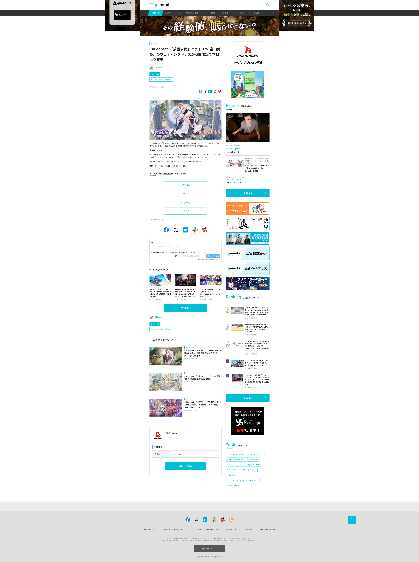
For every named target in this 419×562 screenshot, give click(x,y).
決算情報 (224, 13)
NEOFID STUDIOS (233, 485)
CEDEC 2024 (253, 459)
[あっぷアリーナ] (247, 84)
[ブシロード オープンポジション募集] (247, 55)
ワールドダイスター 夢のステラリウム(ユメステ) (242, 480)
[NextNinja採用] (247, 421)
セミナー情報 (209, 13)
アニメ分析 (254, 13)
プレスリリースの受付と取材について (205, 529)
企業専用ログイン (208, 549)
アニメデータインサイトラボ (255, 454)
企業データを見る (185, 465)
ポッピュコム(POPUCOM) (235, 465)
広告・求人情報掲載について (174, 529)
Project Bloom (232, 475)
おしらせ (249, 529)
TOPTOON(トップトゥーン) (236, 459)
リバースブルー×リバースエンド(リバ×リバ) (241, 470)
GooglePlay (185, 202)
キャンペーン (156, 43)
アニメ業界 (239, 13)
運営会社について (150, 529)
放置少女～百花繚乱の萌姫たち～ (161, 79)
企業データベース (173, 13)
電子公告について (232, 529)
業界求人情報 (192, 13)
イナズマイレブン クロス (235, 454)
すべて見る (185, 308)
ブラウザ (185, 211)
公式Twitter (185, 185)
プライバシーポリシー (267, 529)
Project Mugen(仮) (253, 465)
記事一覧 (156, 13)
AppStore (185, 193)
